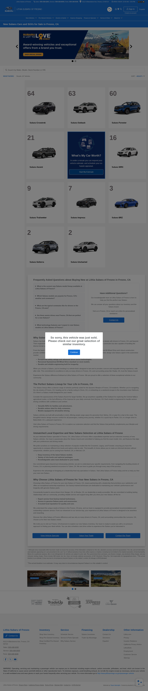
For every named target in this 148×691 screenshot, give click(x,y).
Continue (74, 352)
